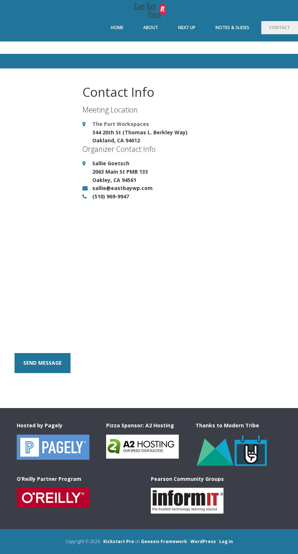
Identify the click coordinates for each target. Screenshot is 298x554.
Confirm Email (171, 219)
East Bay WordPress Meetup (149, 10)
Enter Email (30, 219)
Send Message (42, 362)
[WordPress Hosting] (53, 456)
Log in (226, 541)
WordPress (203, 541)
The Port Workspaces (120, 123)
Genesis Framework (164, 541)
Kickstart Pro (118, 541)
